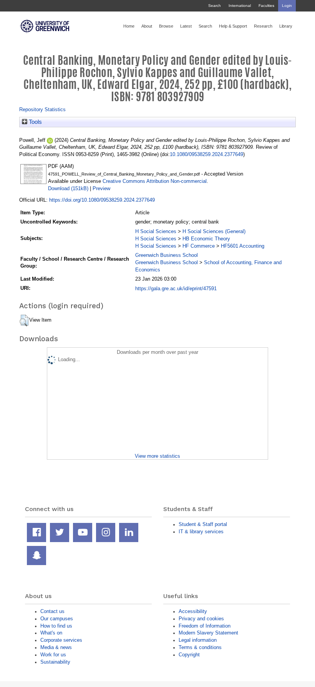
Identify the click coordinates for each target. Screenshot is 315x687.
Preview (101, 188)
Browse (166, 26)
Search (214, 5)
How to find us (56, 626)
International (240, 5)
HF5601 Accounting (242, 246)
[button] (24, 320)
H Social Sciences (155, 231)
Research (263, 26)
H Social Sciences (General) (213, 231)
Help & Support (233, 26)
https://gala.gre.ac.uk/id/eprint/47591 (176, 288)
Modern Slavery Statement (208, 633)
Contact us (52, 611)
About (146, 26)
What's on (51, 633)
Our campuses (56, 618)
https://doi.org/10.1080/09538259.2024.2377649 (102, 200)
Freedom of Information (204, 626)
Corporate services (61, 640)
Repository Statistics (42, 109)
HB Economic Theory (206, 239)
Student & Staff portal (203, 524)
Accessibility (193, 611)
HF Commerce (198, 246)
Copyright (189, 654)
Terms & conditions (200, 647)
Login (287, 5)
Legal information (198, 640)
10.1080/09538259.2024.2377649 (206, 154)
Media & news (56, 647)
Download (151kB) (68, 188)
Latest (186, 26)
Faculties (266, 5)
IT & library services (201, 531)
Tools (34, 122)
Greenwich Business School (166, 255)
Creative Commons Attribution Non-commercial (155, 181)
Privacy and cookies (201, 618)
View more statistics (157, 456)
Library (285, 26)
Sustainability (55, 662)
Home (128, 26)
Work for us (53, 654)
